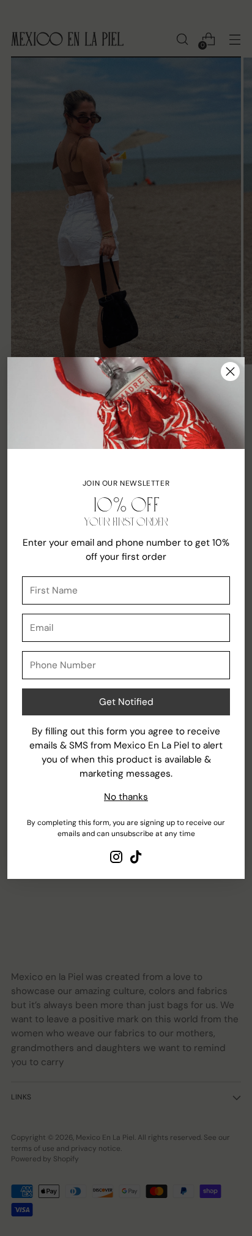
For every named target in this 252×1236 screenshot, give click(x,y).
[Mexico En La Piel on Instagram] (116, 859)
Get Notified (126, 702)
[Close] (230, 371)
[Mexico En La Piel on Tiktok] (135, 859)
